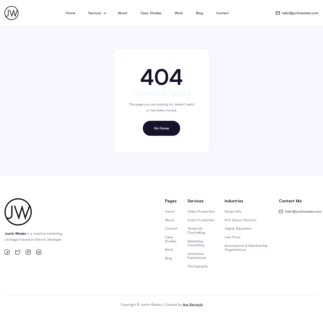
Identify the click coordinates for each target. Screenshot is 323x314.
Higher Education (238, 228)
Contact (222, 13)
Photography (197, 266)
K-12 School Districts (240, 220)
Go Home (161, 128)
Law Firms (232, 237)
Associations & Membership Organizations (246, 247)
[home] (11, 13)
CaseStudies (151, 13)
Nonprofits (232, 211)
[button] (96, 13)
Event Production (201, 220)
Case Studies (170, 239)
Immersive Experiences (196, 256)
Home (70, 13)
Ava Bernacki (193, 304)
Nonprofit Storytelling (196, 230)
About (122, 13)
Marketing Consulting (195, 243)
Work (179, 13)
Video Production (201, 211)
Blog (199, 13)
